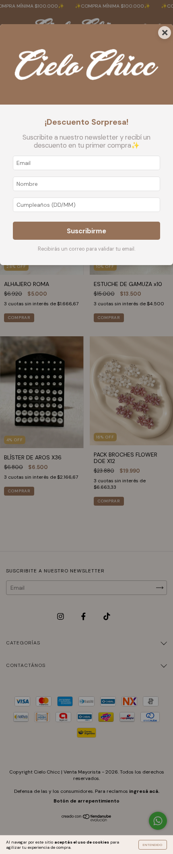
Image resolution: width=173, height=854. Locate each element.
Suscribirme (86, 230)
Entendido (153, 845)
